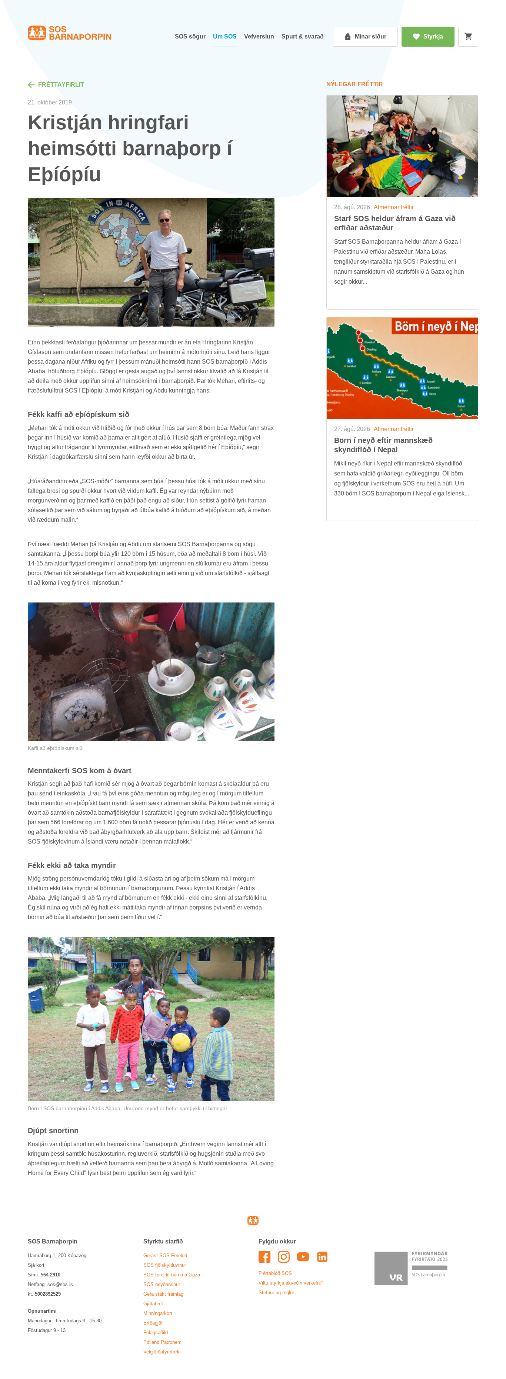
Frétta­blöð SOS (275, 1273)
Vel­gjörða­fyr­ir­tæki (162, 1352)
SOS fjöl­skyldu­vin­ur (164, 1265)
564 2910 (50, 1275)
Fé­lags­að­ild (155, 1332)
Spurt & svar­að (303, 36)
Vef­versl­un (259, 36)
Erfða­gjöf (153, 1323)
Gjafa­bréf (153, 1303)
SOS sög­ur (190, 36)
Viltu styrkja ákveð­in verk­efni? (291, 1283)
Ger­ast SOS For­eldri (165, 1255)
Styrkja (433, 36)
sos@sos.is (60, 1284)
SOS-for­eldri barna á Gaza (171, 1275)
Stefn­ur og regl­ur (276, 1292)
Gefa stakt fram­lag (163, 1294)
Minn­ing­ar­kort (157, 1313)
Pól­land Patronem (162, 1342)
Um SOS (225, 36)
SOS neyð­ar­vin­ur (161, 1284)
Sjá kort (36, 1265)
